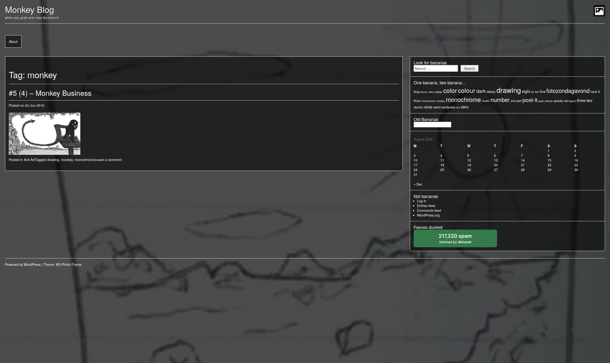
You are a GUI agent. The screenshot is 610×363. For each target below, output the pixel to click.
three (581, 100)
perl (519, 100)
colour (466, 90)
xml (458, 107)
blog (416, 91)
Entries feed (426, 205)
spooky (558, 100)
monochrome (85, 159)
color (450, 90)
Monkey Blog (29, 9)
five (542, 91)
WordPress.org (428, 215)
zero (464, 107)
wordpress (448, 107)
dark (481, 90)
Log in (421, 200)
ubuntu (418, 107)
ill (599, 91)
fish (537, 92)
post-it (530, 100)
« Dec (418, 184)
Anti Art (29, 159)
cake (430, 92)
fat (532, 92)
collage (438, 92)
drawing (53, 159)
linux (417, 100)
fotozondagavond (568, 90)
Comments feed (429, 210)
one (513, 100)
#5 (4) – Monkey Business (50, 93)
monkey (67, 159)
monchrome (428, 101)
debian (491, 91)
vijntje (428, 107)
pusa (541, 101)
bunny (423, 92)
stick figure (570, 101)
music (486, 100)
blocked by (460, 240)
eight (526, 91)
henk (593, 91)
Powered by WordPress (23, 264)
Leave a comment (108, 159)
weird (437, 107)
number (500, 100)
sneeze (549, 101)
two (589, 100)
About (13, 41)
